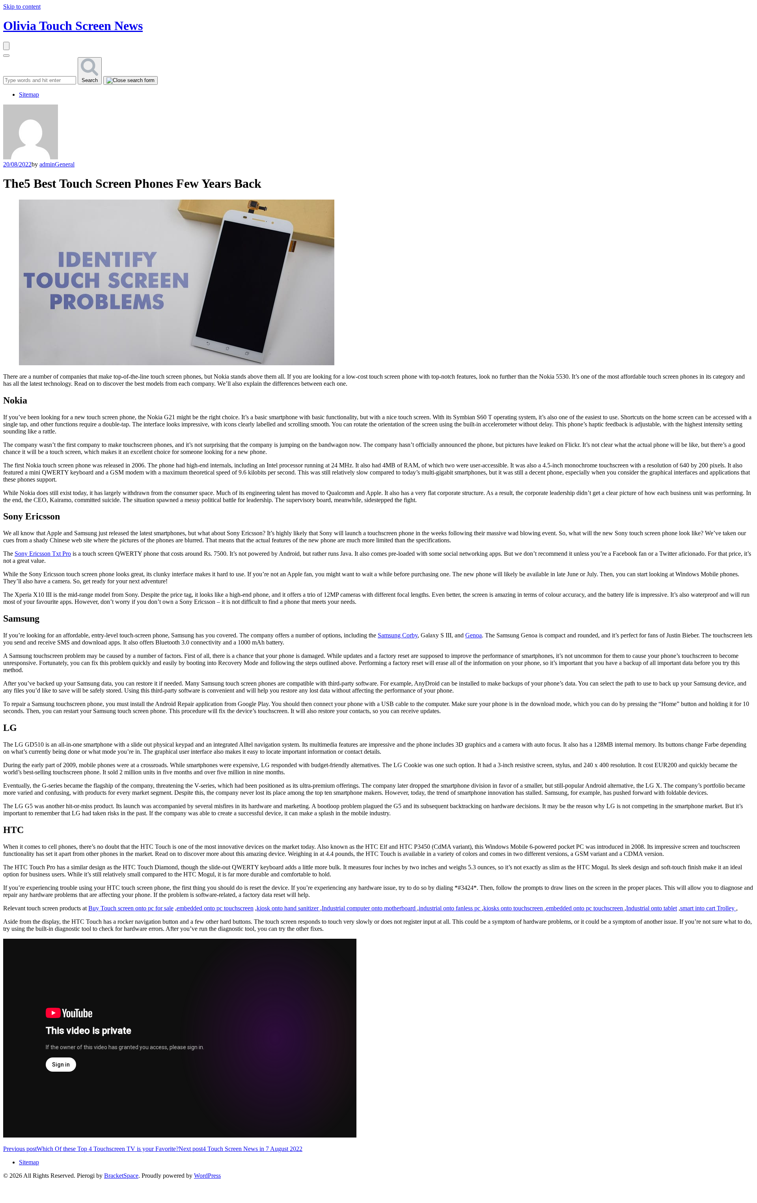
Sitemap (29, 94)
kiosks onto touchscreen (513, 908)
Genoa (473, 635)
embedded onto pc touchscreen (215, 908)
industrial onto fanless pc (450, 908)
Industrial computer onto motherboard (369, 908)
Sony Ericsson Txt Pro (43, 553)
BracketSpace (121, 1175)
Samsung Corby (398, 635)
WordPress (207, 1175)
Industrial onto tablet (651, 908)
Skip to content (22, 6)
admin (47, 164)
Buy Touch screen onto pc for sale (130, 908)
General (65, 164)
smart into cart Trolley (708, 908)
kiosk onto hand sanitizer (288, 908)
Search (90, 80)
